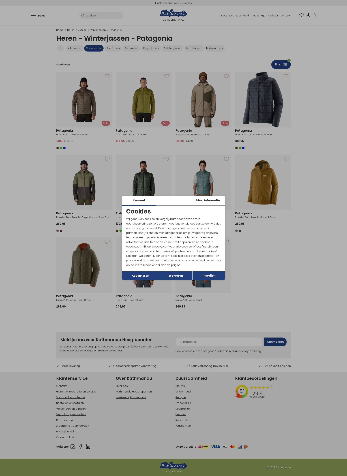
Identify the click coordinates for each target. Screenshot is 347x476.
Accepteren (140, 276)
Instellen (209, 276)
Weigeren (176, 276)
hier (180, 256)
